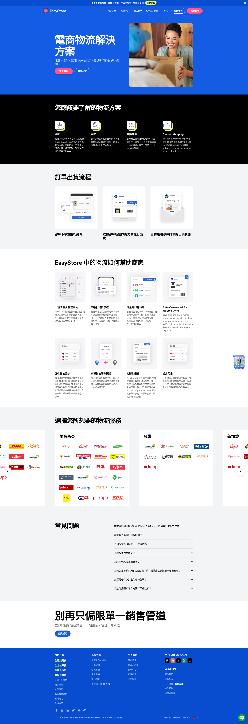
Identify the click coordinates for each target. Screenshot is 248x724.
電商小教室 (133, 665)
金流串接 (95, 674)
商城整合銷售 (61, 694)
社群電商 (59, 689)
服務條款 (176, 717)
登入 (166, 11)
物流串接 (95, 669)
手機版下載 (96, 683)
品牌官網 (95, 665)
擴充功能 (95, 679)
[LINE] (84, 710)
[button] (8, 468)
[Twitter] (73, 710)
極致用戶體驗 (61, 680)
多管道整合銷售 (98, 660)
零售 (60, 665)
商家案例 (132, 674)
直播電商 (59, 698)
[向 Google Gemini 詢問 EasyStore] (178, 660)
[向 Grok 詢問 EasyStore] (190, 660)
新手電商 (59, 684)
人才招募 (173, 683)
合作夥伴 (169, 688)
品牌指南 (169, 679)
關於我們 (169, 674)
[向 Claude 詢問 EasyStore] (173, 660)
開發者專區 (170, 693)
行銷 (60, 670)
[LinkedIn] (67, 710)
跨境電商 (59, 703)
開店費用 (138, 11)
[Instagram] (62, 710)
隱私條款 (186, 717)
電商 (60, 660)
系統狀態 (132, 679)
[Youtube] (79, 710)
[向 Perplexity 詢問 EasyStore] (184, 660)
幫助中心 (132, 669)
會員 (60, 675)
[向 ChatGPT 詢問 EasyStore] (167, 660)
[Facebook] (56, 710)
